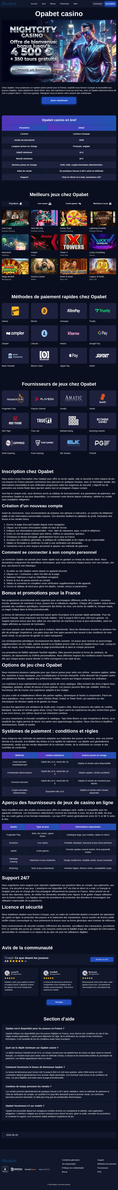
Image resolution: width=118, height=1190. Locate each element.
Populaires (13, 203)
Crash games (71, 203)
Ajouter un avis (102, 959)
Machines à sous (100, 203)
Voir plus (59, 1002)
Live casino (43, 203)
